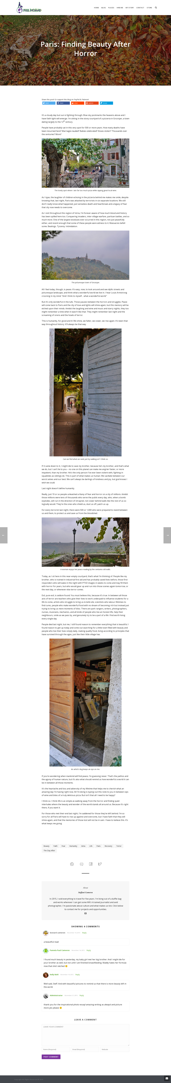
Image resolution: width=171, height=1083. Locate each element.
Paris (99, 846)
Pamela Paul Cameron (60, 950)
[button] (48, 103)
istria (83, 846)
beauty (46, 846)
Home (96, 7)
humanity (73, 846)
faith (55, 846)
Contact (140, 7)
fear (63, 846)
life (90, 846)
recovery (108, 846)
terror (118, 846)
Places (111, 7)
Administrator (56, 995)
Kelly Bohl (54, 974)
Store (149, 7)
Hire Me (120, 7)
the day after (49, 850)
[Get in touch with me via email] (85, 914)
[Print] (71, 864)
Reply (84, 932)
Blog (103, 7)
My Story (130, 7)
